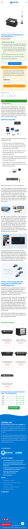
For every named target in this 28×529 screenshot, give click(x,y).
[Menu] (2, 2)
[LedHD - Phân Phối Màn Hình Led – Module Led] (14, 2)
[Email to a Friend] (9, 96)
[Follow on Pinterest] (5, 519)
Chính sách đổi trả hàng (8, 489)
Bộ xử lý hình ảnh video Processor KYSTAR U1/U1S (7, 384)
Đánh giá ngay (14, 407)
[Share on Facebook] (5, 96)
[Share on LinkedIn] (14, 96)
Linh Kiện (9, 33)
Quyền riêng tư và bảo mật (8, 480)
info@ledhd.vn (9, 475)
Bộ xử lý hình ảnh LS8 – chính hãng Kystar (20, 362)
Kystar (13, 33)
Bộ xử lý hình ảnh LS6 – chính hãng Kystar (7, 340)
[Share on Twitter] (7, 96)
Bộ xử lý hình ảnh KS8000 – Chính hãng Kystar (21, 340)
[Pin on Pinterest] (12, 96)
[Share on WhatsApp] (2, 96)
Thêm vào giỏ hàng (14, 63)
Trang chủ (3, 33)
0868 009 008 (6, 524)
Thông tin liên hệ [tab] (6, 103)
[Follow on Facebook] (2, 519)
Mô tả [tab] (3, 101)
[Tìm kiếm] (26, 2)
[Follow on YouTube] (7, 519)
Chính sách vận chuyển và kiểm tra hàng (12, 482)
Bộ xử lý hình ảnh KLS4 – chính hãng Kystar (7, 362)
